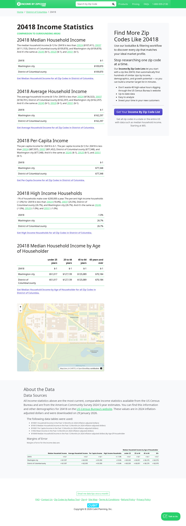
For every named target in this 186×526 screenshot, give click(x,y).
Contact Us (47, 499)
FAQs (146, 4)
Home (20, 12)
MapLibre (63, 368)
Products (123, 4)
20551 (70, 51)
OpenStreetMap (84, 368)
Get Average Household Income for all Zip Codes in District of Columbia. (56, 127)
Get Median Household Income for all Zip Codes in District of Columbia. (55, 78)
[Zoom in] (20, 307)
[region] (60, 337)
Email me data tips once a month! (93, 493)
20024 (80, 45)
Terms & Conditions (109, 499)
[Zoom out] (20, 311)
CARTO (73, 368)
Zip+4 (84, 499)
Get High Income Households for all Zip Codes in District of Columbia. (54, 232)
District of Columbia (36, 12)
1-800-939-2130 (160, 4)
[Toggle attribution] (101, 368)
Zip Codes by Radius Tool (67, 499)
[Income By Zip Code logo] (31, 4)
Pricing (135, 4)
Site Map (93, 499)
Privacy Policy (144, 499)
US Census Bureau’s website (94, 409)
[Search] (113, 4)
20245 (41, 51)
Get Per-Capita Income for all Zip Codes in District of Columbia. (51, 180)
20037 (98, 45)
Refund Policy (128, 499)
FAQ (37, 499)
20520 (53, 51)
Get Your (138, 112)
